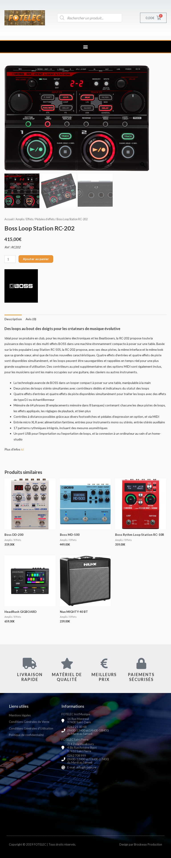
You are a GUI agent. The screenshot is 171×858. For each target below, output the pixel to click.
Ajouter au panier (36, 259)
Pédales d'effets (45, 219)
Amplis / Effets (24, 219)
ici (22, 449)
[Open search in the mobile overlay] (89, 17)
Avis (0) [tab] (31, 319)
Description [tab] (13, 319)
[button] (85, 46)
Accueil (9, 219)
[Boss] (21, 286)
